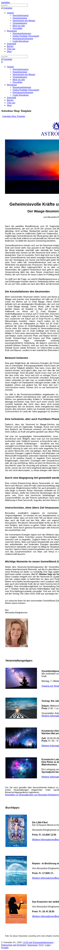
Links (47, 945)
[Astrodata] (6, 8)
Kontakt (4, 947)
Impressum (32, 945)
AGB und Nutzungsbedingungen (38, 942)
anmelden (5, 2)
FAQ (41, 945)
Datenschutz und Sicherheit (13, 945)
